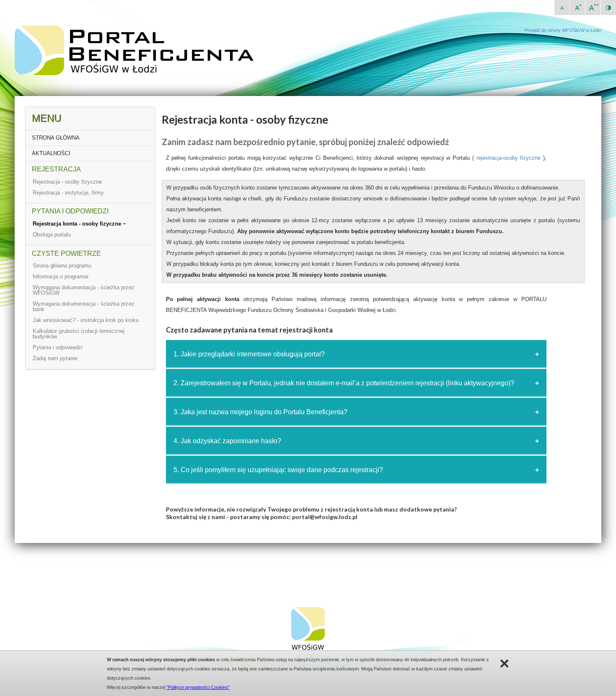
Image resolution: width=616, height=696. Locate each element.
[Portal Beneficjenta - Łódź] (139, 73)
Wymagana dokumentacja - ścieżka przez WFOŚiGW (84, 290)
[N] (561, 7)
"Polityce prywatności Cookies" (198, 687)
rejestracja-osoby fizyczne (508, 158)
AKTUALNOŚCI (51, 153)
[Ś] (577, 7)
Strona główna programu (62, 265)
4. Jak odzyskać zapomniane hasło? (227, 440)
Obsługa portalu (52, 234)
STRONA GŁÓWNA (56, 138)
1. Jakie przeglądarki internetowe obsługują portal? (249, 354)
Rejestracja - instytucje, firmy (68, 193)
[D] (592, 7)
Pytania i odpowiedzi (58, 347)
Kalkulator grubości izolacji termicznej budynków (78, 334)
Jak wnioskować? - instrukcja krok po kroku (86, 320)
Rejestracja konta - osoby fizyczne (78, 224)
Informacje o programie (60, 276)
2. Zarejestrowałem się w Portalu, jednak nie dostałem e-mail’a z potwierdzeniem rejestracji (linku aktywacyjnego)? (343, 383)
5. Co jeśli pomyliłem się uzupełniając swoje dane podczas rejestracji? (278, 469)
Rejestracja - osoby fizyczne (67, 182)
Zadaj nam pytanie (55, 358)
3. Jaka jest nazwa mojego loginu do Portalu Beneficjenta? (260, 412)
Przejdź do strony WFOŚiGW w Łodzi (563, 30)
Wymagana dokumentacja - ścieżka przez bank (84, 306)
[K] (608, 7)
